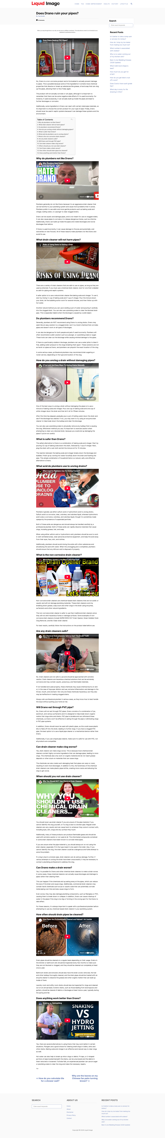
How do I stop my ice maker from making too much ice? (120, 43)
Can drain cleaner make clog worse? (51, 143)
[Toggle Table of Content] (71, 119)
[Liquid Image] (46, 4)
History (115, 4)
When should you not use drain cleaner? (52, 146)
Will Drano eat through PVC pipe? (50, 141)
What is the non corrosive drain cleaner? (51, 136)
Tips (37, 1068)
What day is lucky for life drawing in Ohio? (119, 90)
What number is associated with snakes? (120, 49)
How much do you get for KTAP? (119, 73)
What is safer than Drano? (47, 132)
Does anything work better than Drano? (52, 153)
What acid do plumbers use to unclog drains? (54, 134)
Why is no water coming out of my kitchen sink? (120, 55)
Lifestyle (124, 4)
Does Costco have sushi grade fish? (121, 85)
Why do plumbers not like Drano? (49, 122)
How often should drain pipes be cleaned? (53, 150)
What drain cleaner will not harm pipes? (52, 125)
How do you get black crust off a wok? (120, 79)
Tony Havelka (41, 16)
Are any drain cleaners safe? (48, 139)
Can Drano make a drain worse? (49, 148)
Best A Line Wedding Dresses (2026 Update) (120, 61)
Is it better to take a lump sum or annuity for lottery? (121, 38)
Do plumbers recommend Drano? (50, 127)
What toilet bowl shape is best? (119, 67)
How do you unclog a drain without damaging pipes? (56, 129)
